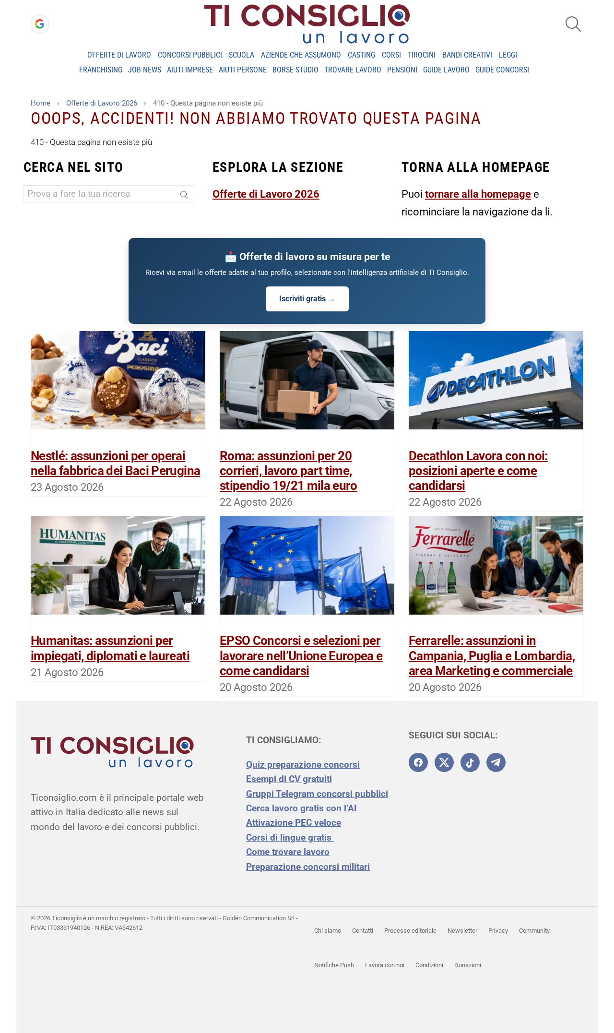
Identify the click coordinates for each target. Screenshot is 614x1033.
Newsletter (462, 930)
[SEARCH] (573, 24)
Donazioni (467, 965)
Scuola (241, 54)
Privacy (498, 930)
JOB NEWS (144, 69)
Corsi (391, 54)
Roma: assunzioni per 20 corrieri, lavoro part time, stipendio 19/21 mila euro (288, 471)
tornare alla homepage (478, 194)
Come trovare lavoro (288, 851)
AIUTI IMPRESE (190, 69)
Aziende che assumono (301, 54)
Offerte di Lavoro (119, 54)
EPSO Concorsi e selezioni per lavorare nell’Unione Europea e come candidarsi (301, 655)
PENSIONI (402, 69)
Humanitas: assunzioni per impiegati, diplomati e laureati (110, 648)
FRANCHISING (100, 69)
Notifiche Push (334, 965)
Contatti (362, 930)
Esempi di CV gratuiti (289, 778)
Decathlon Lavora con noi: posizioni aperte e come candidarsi (478, 471)
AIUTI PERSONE (243, 69)
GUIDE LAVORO (446, 69)
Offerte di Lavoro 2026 (266, 194)
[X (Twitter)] (444, 762)
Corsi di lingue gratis (290, 837)
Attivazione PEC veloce (293, 822)
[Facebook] (418, 762)
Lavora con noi (384, 965)
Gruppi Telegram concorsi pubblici (317, 793)
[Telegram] (496, 762)
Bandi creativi (467, 54)
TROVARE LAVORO (352, 69)
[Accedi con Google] (40, 24)
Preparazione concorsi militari (308, 866)
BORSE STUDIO (295, 69)
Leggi (508, 54)
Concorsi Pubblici (190, 54)
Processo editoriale (410, 930)
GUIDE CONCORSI (502, 69)
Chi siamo (327, 930)
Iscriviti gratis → (307, 298)
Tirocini (422, 54)
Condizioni (429, 965)
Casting (361, 54)
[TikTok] (470, 762)
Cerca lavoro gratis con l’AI (301, 808)
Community (534, 930)
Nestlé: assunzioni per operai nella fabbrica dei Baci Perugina (115, 463)
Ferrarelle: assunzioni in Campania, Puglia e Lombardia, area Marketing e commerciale (492, 655)
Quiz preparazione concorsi (303, 764)
